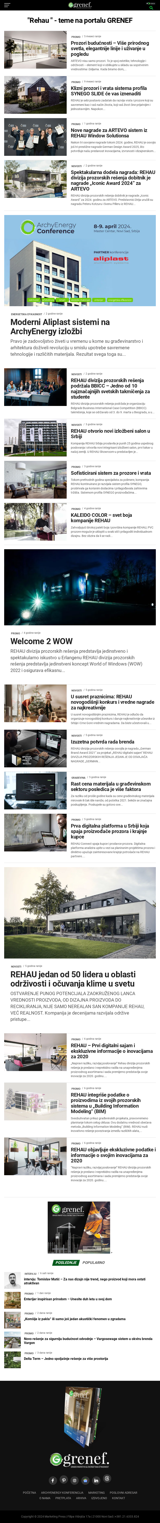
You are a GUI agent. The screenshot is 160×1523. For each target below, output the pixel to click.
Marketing (96, 1493)
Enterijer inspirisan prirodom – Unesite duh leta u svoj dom (68, 1299)
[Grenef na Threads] (107, 1478)
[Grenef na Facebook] (53, 1480)
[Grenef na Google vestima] (85, 1480)
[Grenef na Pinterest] (64, 1479)
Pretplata (63, 1498)
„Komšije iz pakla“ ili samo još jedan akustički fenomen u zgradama (75, 1319)
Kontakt (118, 1498)
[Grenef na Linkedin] (96, 1480)
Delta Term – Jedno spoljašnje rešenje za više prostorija (66, 1359)
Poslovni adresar (123, 1493)
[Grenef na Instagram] (74, 1480)
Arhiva (81, 1498)
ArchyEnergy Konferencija (62, 1493)
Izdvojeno (99, 1498)
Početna (29, 1493)
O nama (44, 1498)
